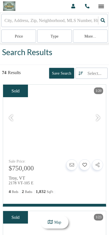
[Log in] (73, 6)
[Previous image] (11, 118)
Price (19, 36)
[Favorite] (84, 164)
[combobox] (5, 20)
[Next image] (98, 118)
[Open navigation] (101, 6)
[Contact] (71, 164)
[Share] (97, 164)
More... (90, 36)
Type (54, 36)
